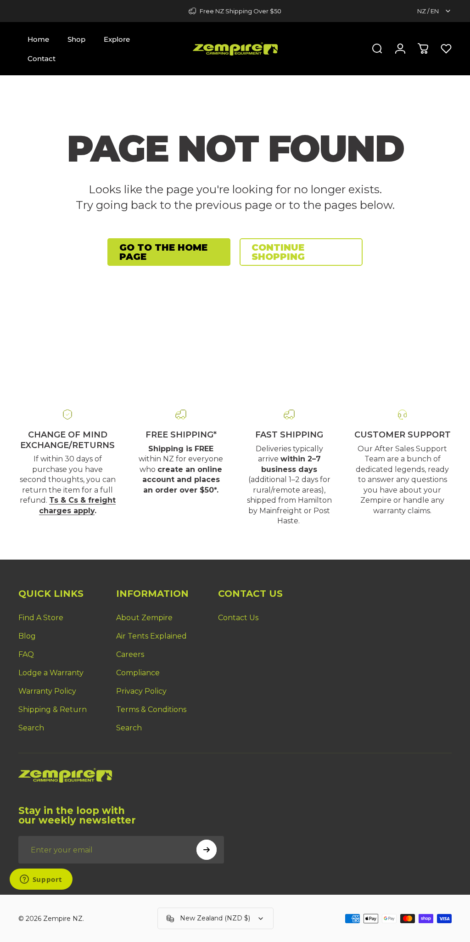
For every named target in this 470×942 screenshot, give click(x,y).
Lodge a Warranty (51, 672)
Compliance (138, 672)
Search (31, 727)
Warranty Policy (47, 691)
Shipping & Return (52, 709)
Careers (130, 654)
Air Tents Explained (151, 636)
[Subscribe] (206, 850)
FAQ (26, 654)
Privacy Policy (141, 691)
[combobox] (434, 11)
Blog (27, 636)
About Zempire (144, 617)
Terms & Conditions (151, 709)
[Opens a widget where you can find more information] (41, 880)
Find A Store (40, 617)
